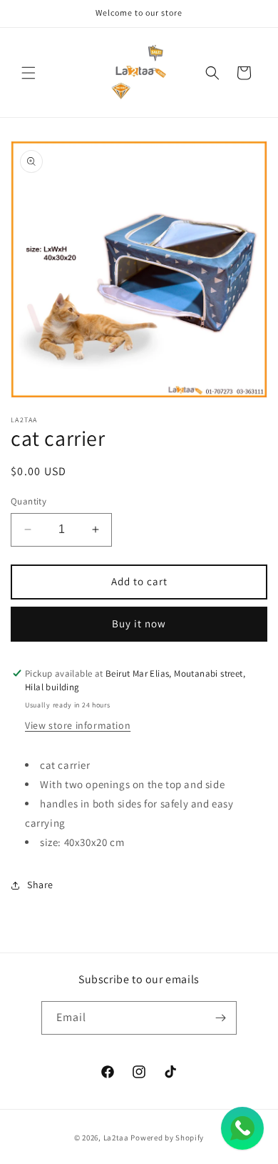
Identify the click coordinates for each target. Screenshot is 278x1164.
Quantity (28, 501)
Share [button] (40, 884)
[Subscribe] (220, 1018)
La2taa (116, 1138)
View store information (77, 725)
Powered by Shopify (167, 1138)
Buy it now (139, 623)
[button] (28, 73)
